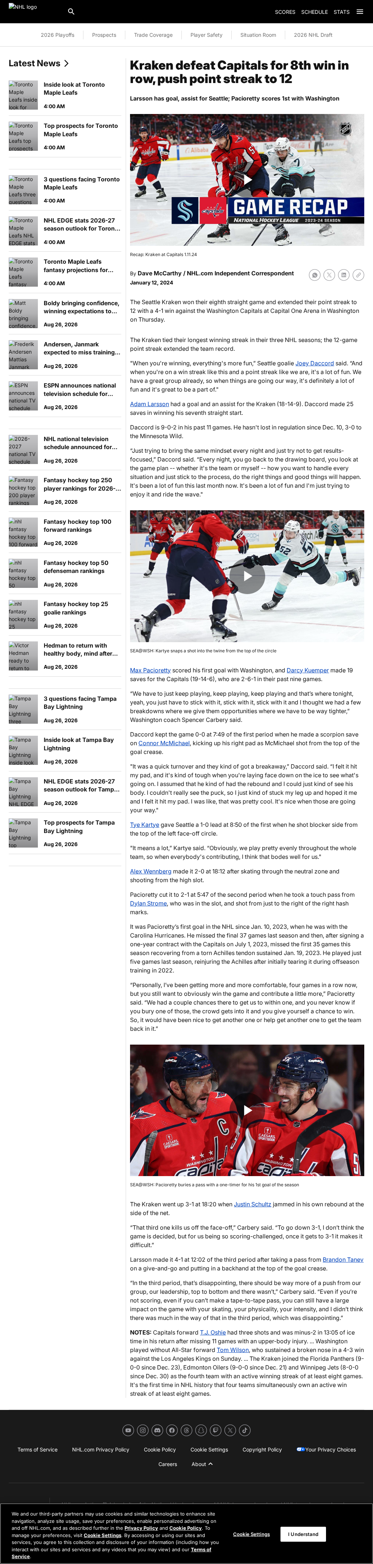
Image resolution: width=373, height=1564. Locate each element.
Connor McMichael (164, 743)
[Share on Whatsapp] (315, 275)
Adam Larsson (149, 404)
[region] (186, 1533)
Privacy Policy (141, 1528)
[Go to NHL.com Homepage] (35, 11)
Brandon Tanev (343, 1259)
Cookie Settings (102, 1535)
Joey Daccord (314, 363)
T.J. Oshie (213, 1332)
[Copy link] (358, 275)
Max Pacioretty (150, 670)
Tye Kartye (144, 824)
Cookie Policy (185, 1528)
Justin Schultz (252, 1204)
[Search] (71, 11)
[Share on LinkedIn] (344, 275)
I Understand (303, 1534)
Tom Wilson (233, 1349)
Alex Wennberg (151, 871)
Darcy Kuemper (308, 670)
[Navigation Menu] (360, 11)
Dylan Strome (148, 903)
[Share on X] (329, 275)
